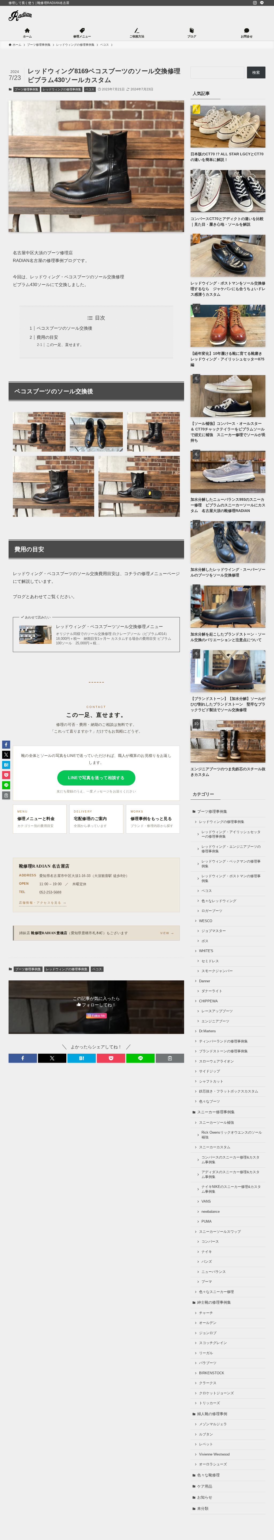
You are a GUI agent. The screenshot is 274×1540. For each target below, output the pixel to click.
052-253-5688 (50, 892)
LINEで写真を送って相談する (96, 777)
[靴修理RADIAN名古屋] (20, 15)
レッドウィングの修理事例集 (62, 89)
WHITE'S (206, 951)
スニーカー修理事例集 (216, 1112)
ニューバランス (213, 1272)
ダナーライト (211, 991)
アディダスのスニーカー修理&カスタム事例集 (230, 1174)
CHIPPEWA (208, 1001)
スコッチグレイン (213, 1343)
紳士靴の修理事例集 (214, 1302)
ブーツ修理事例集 (26, 89)
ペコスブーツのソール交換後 (64, 328)
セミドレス (210, 961)
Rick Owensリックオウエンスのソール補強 (231, 1135)
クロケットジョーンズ (216, 1393)
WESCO (205, 921)
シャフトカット (211, 1081)
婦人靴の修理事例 (212, 1414)
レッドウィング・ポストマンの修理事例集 (231, 878)
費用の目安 (47, 337)
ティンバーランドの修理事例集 (223, 1041)
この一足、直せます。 (65, 344)
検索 (256, 72)
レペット (206, 1444)
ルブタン (206, 1434)
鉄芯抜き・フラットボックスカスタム (228, 1091)
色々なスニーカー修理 (216, 1292)
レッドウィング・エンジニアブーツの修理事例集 (231, 849)
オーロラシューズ (213, 1464)
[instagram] (255, 3)
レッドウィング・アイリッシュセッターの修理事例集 (231, 834)
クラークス (207, 1383)
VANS (206, 1201)
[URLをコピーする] (170, 1058)
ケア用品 (204, 1486)
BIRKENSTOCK (211, 1373)
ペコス (89, 89)
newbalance (210, 1212)
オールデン (207, 1323)
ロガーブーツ (211, 911)
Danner (204, 981)
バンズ (206, 1262)
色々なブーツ (209, 1101)
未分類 (202, 1508)
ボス (204, 941)
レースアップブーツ (217, 1011)
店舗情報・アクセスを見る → (42, 902)
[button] (23, 1058)
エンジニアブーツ (215, 1021)
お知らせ (204, 1497)
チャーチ (206, 1313)
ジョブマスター (213, 931)
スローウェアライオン (216, 1061)
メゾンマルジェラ (213, 1424)
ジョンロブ (207, 1333)
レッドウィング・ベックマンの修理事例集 (231, 864)
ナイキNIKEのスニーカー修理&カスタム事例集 (231, 1189)
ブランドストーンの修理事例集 (223, 1051)
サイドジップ (209, 1071)
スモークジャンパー (217, 971)
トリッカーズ (209, 1403)
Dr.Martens (207, 1031)
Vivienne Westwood (214, 1454)
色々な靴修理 (208, 1475)
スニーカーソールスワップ (220, 1232)
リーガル (206, 1353)
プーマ (206, 1282)
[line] (261, 3)
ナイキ (206, 1252)
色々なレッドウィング (218, 901)
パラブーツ (207, 1363)
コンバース (210, 1241)
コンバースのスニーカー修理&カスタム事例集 (230, 1160)
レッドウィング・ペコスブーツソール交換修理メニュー (109, 626)
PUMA (206, 1221)
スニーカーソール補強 (216, 1123)
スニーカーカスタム (214, 1147)
